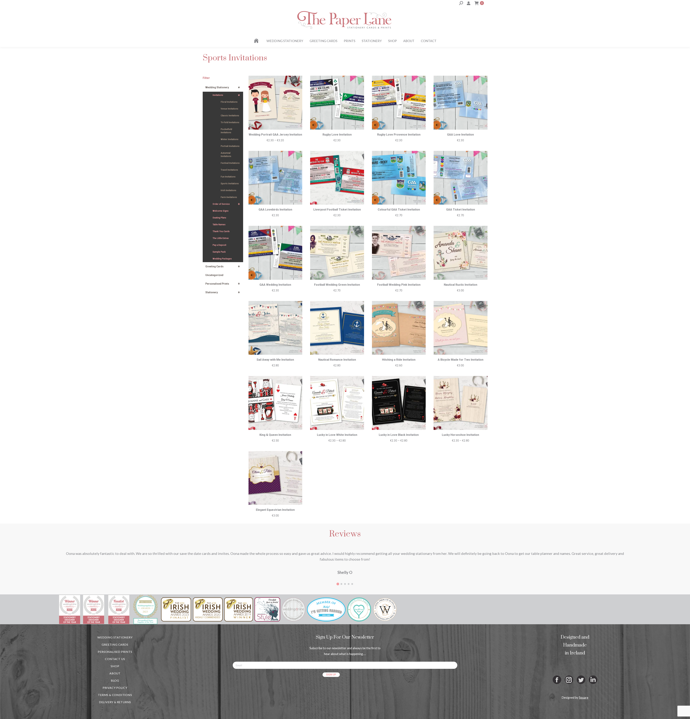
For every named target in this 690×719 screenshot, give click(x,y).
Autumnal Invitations (226, 155)
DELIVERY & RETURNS (115, 702)
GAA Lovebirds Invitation (275, 209)
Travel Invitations (229, 170)
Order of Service (226, 204)
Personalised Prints (222, 284)
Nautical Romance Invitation (337, 359)
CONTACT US (115, 659)
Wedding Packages (222, 258)
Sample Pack (219, 252)
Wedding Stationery (223, 87)
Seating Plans (219, 217)
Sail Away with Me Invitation (275, 359)
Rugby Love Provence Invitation (398, 134)
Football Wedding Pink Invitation (398, 284)
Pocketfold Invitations (226, 131)
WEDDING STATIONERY (114, 637)
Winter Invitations (229, 139)
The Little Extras (221, 238)
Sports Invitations (230, 183)
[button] (338, 584)
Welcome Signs (221, 211)
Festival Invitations (230, 163)
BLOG (115, 680)
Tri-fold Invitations (230, 122)
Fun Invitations (228, 176)
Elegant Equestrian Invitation (275, 510)
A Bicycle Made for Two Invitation (460, 359)
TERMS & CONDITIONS (115, 695)
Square (583, 697)
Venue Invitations (229, 109)
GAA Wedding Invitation (275, 284)
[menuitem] (257, 41)
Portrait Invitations (230, 146)
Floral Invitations (229, 102)
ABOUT (115, 673)
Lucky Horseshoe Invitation (460, 435)
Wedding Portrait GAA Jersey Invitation (275, 134)
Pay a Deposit (219, 245)
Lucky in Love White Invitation (337, 435)
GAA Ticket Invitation (460, 209)
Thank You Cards (221, 231)
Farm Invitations (229, 197)
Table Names (219, 224)
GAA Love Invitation (460, 134)
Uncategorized (214, 275)
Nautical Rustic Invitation (460, 284)
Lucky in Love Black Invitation (399, 435)
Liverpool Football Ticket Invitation (337, 209)
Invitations (227, 95)
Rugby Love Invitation (337, 134)
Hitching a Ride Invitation (398, 359)
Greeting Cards (222, 266)
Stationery (222, 292)
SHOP (115, 666)
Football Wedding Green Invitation (337, 284)
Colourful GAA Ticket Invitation (399, 209)
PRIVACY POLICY (115, 687)
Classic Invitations (230, 115)
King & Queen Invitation (275, 435)
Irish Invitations (228, 190)
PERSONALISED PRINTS (115, 651)
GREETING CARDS (115, 644)
